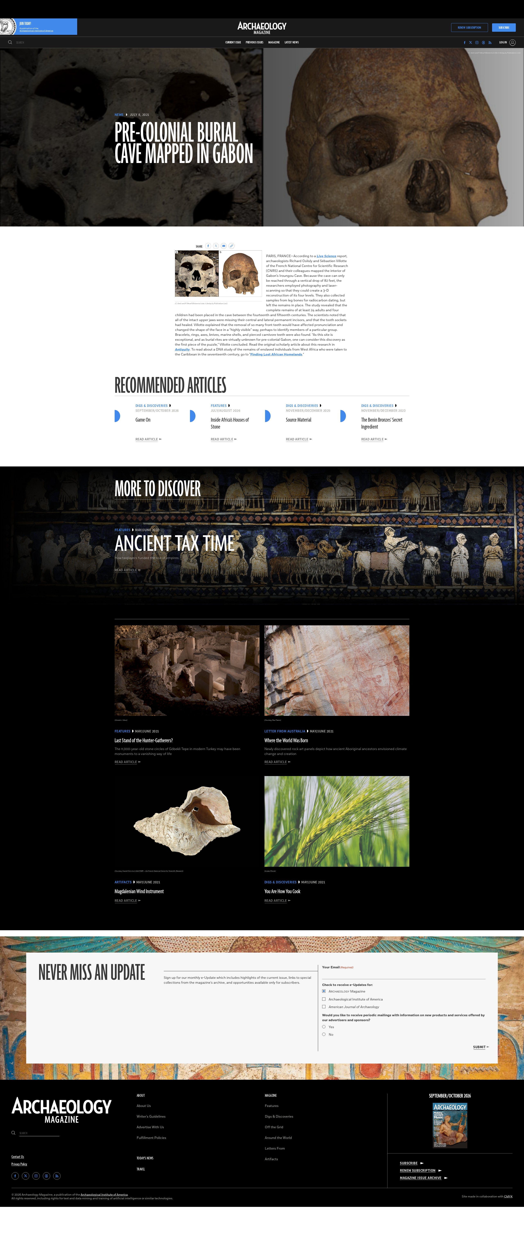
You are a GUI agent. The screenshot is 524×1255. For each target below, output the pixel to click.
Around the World (278, 1138)
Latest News (292, 42)
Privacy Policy (19, 1164)
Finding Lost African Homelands (276, 354)
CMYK (508, 1196)
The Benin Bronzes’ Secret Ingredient (381, 423)
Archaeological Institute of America (356, 999)
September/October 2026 (450, 1096)
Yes (331, 1027)
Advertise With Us (150, 1127)
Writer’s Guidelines (151, 1116)
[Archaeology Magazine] (61, 1124)
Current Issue (233, 42)
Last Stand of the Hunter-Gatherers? (144, 740)
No (331, 1034)
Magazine (347, 991)
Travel (141, 1169)
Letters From (275, 1148)
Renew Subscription (469, 28)
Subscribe (504, 28)
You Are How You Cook (282, 891)
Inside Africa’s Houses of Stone (230, 423)
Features (272, 1106)
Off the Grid (274, 1127)
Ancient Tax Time (174, 544)
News (119, 115)
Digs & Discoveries (279, 1116)
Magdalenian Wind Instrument (139, 891)
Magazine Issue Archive (421, 1178)
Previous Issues (254, 42)
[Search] (10, 42)
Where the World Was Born (286, 740)
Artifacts (271, 1159)
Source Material (298, 420)
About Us (144, 1106)
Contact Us (17, 1156)
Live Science (326, 256)
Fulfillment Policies (151, 1138)
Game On (143, 420)
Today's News (145, 1158)
